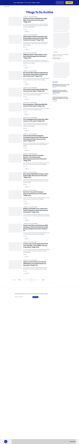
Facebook (53, 60)
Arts (27, 2)
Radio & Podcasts (20, 2)
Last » (43, 279)
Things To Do (7, 6)
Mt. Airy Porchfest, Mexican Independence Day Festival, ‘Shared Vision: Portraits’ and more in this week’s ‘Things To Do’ (35, 74)
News (15, 2)
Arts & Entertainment (33, 16)
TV (24, 2)
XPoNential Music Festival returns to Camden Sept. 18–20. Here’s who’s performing (61, 85)
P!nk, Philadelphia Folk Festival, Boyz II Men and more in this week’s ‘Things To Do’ (35, 120)
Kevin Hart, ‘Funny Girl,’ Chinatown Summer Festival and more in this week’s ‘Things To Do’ (35, 193)
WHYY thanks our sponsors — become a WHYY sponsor (60, 31)
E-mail (58, 60)
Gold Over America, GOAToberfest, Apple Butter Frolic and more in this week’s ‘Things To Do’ (35, 20)
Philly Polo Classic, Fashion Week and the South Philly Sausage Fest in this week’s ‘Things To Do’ (35, 56)
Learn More (56, 52)
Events (29, 2)
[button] (5, 441)
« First (19, 279)
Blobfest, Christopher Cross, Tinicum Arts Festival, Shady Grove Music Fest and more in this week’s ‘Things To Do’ (35, 210)
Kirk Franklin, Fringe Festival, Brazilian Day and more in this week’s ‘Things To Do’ (35, 90)
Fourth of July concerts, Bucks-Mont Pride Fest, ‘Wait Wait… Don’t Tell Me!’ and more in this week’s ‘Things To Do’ (35, 245)
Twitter (56, 60)
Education (34, 2)
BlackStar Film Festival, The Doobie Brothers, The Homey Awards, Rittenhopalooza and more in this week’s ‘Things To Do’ (35, 157)
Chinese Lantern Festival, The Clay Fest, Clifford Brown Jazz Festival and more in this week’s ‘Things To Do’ (34, 263)
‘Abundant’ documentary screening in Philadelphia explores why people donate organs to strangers (60, 91)
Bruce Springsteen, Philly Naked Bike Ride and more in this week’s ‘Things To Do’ (35, 105)
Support (38, 2)
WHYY (7, 2)
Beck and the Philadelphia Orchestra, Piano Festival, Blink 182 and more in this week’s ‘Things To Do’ (35, 175)
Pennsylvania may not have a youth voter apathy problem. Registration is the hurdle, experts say (60, 98)
